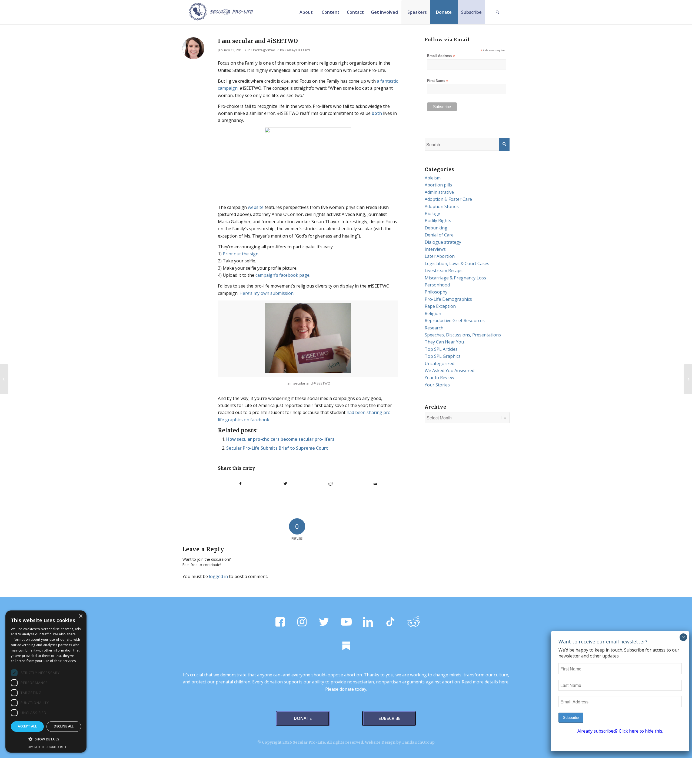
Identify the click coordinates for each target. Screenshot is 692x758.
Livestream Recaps (444, 270)
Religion (433, 313)
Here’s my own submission (266, 293)
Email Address (441, 56)
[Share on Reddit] (330, 483)
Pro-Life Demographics (448, 299)
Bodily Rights (438, 220)
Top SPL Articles (441, 349)
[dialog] (45, 681)
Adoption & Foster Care (448, 199)
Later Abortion (440, 256)
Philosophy (436, 292)
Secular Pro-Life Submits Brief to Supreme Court (277, 448)
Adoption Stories (442, 206)
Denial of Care (439, 235)
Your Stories (437, 385)
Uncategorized (263, 50)
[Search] (497, 12)
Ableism (433, 178)
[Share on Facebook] (240, 483)
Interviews (435, 249)
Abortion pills (438, 185)
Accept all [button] (27, 726)
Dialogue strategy (443, 242)
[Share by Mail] (375, 483)
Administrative (439, 192)
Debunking (436, 228)
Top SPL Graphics (443, 356)
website (256, 207)
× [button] (80, 616)
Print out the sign (240, 254)
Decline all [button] (64, 726)
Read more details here (485, 682)
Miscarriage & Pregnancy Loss (455, 278)
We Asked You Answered (449, 370)
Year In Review (439, 377)
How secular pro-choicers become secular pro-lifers (280, 439)
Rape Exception (440, 306)
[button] (46, 739)
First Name (437, 81)
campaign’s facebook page (282, 275)
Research (434, 328)
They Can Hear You (444, 342)
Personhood (437, 285)
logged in (218, 576)
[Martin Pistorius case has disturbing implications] (4, 379)
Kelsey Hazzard (297, 50)
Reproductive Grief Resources (455, 320)
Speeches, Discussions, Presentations (463, 335)
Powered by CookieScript (46, 747)
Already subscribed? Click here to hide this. (620, 731)
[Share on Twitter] (285, 483)
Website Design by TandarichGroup (400, 742)
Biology (432, 213)
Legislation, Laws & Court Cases (457, 263)
